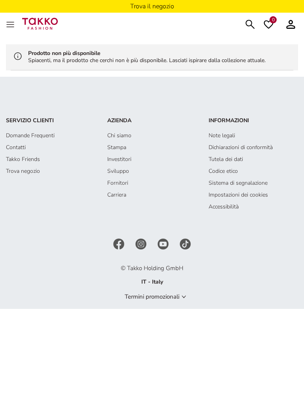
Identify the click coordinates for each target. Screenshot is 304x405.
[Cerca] (250, 23)
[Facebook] (119, 243)
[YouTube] (164, 243)
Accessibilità (224, 206)
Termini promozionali (152, 297)
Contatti (16, 147)
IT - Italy (152, 282)
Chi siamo (119, 135)
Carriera (116, 195)
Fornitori (117, 183)
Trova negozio (23, 171)
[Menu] (11, 24)
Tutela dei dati (226, 159)
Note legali (222, 135)
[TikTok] (185, 243)
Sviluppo (118, 171)
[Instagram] (141, 243)
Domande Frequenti (30, 135)
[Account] (290, 23)
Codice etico (223, 171)
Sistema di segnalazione (238, 183)
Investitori (119, 159)
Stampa (116, 147)
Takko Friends (23, 159)
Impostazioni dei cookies (238, 195)
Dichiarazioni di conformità (241, 147)
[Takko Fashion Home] (40, 23)
